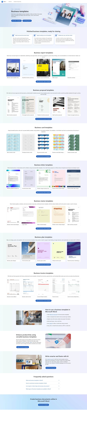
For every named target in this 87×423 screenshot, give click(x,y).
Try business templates (43, 404)
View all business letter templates (43, 192)
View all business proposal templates (43, 119)
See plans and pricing (17, 1)
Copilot (50, 323)
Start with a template (16, 20)
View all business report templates (43, 81)
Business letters (17, 9)
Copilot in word (50, 359)
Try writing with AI (27, 20)
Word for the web (53, 314)
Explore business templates (22, 347)
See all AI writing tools (50, 367)
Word (5, 1)
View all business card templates (43, 156)
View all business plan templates (43, 264)
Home (12, 9)
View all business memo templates (43, 228)
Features (10, 1)
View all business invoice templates (43, 300)
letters (31, 342)
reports (23, 342)
